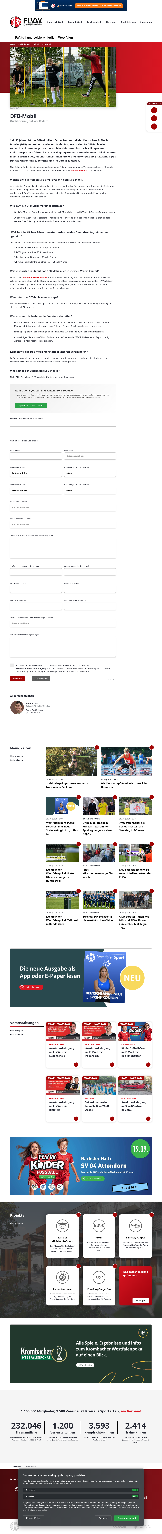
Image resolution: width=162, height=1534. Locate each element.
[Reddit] (27, 129)
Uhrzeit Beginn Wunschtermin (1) (77, 467)
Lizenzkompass (62, 1289)
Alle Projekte (141, 1300)
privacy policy (94, 397)
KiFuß (99, 1237)
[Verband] (154, 126)
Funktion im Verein (72, 583)
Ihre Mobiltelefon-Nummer (75, 600)
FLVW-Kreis (69, 450)
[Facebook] (12, 129)
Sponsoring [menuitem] (146, 22)
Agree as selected (127, 1518)
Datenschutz (31, 1466)
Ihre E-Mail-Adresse (18, 600)
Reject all (103, 1518)
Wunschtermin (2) (17, 484)
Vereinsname (15, 450)
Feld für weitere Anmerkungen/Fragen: (24, 634)
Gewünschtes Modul (18, 502)
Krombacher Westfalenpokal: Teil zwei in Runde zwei (62, 920)
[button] (90, 455)
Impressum (17, 1466)
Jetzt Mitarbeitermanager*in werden (98, 873)
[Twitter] (20, 129)
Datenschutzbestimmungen (30, 668)
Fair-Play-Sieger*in (99, 1289)
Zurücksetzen (41, 678)
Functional (31, 1490)
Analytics (30, 1496)
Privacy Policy (33, 1518)
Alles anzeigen (16, 756)
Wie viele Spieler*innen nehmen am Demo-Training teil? (31, 536)
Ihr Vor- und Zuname (18, 583)
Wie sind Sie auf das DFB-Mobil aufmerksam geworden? (31, 617)
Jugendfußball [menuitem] (75, 22)
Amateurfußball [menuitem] (55, 22)
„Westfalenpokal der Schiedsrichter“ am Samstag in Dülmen (132, 826)
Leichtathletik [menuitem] (94, 22)
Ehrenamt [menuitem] (111, 22)
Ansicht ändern (16, 760)
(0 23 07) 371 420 (33, 712)
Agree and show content (31, 405)
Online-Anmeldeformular (34, 277)
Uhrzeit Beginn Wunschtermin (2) (76, 484)
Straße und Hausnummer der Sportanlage (26, 566)
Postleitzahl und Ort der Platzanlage (78, 566)
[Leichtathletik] (154, 118)
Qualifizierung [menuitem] (128, 22)
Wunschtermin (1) (17, 467)
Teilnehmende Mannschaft (20, 519)
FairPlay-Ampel (135, 1237)
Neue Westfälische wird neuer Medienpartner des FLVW (135, 873)
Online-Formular (79, 170)
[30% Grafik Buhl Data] (81, 5)
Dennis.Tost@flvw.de (34, 710)
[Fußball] (154, 110)
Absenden (17, 678)
